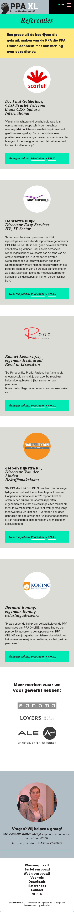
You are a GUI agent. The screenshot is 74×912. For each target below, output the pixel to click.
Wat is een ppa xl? (37, 873)
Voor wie (37, 878)
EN (63, 4)
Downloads (36, 882)
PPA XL (52, 158)
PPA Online (38, 158)
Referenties (37, 886)
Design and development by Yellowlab (44, 904)
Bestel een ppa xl (37, 869)
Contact (37, 890)
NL (59, 4)
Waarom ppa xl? (37, 865)
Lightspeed (46, 902)
